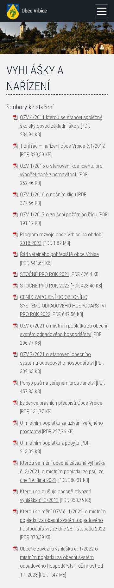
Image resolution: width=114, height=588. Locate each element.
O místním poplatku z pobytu (49, 443)
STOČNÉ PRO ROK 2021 (44, 274)
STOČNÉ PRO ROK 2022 (44, 285)
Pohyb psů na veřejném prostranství (57, 383)
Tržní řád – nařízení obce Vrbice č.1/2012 (62, 146)
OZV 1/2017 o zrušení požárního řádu (58, 214)
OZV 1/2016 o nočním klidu (48, 194)
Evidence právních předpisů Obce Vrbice (61, 403)
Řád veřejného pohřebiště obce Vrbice (59, 254)
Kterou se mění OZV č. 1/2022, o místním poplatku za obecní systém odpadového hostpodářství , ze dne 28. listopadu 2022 (63, 520)
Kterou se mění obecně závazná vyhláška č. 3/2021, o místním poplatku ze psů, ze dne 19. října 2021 (62, 471)
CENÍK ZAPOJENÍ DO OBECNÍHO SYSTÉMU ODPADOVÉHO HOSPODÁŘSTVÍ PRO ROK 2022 (63, 305)
